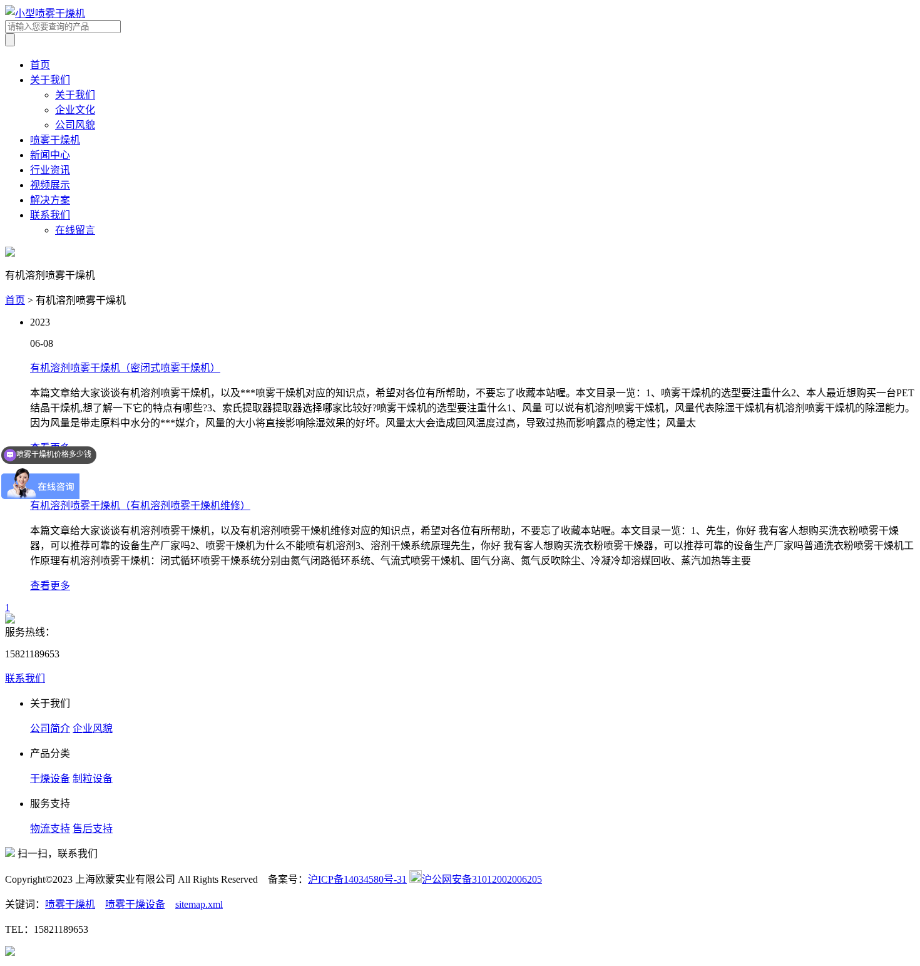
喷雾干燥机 (55, 140)
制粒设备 (93, 778)
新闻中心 (50, 155)
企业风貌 (93, 728)
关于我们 (50, 80)
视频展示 (50, 185)
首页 (40, 64)
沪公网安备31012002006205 (482, 879)
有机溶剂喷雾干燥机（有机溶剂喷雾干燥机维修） (140, 505)
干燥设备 (50, 778)
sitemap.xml (199, 904)
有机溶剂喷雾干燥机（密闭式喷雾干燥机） (125, 367)
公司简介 (50, 728)
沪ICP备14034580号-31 (357, 879)
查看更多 (50, 585)
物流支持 (50, 828)
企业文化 (75, 110)
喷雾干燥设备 (135, 904)
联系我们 (50, 215)
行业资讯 (50, 170)
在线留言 (75, 230)
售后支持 (93, 828)
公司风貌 (75, 125)
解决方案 (50, 200)
